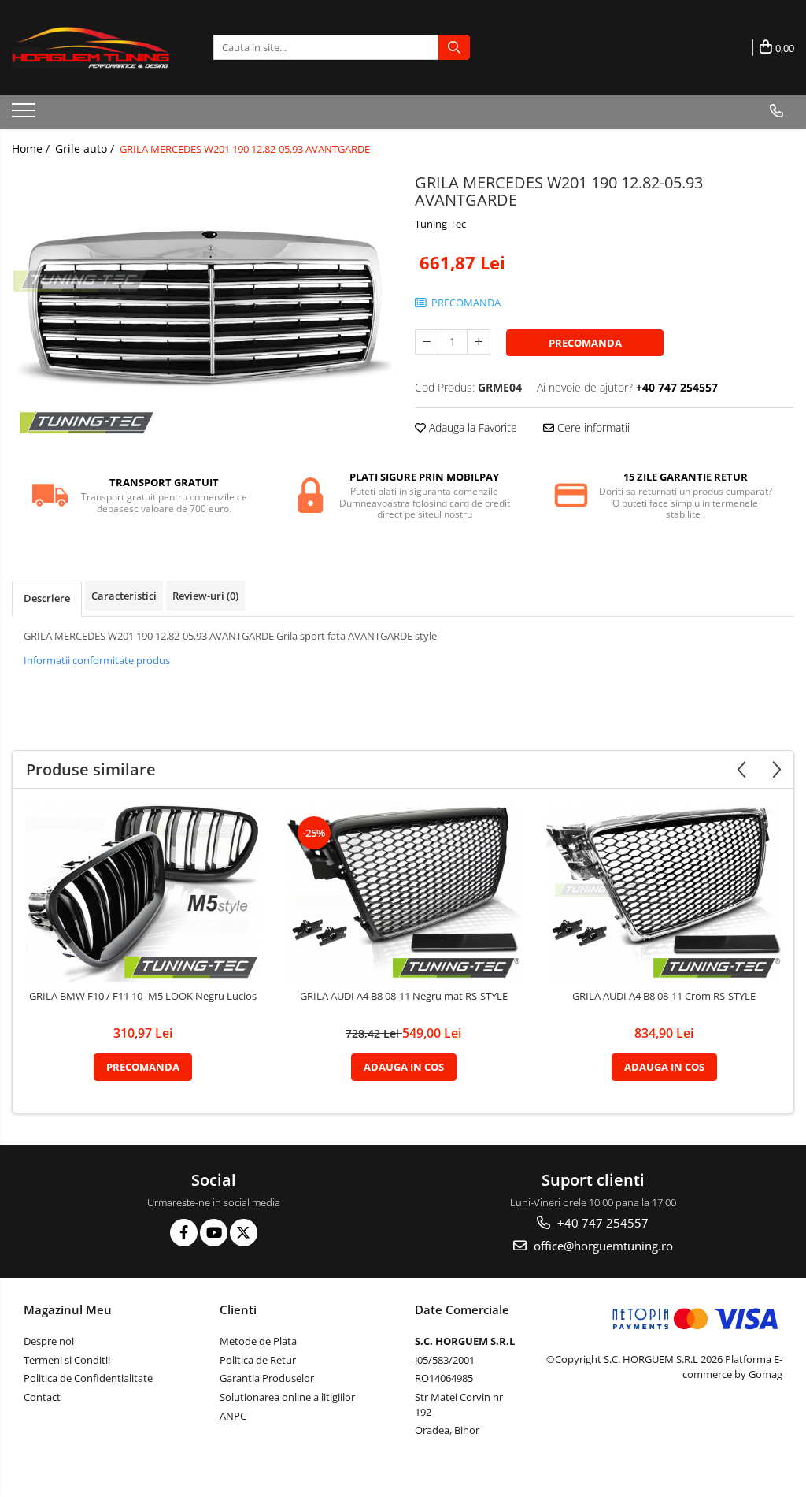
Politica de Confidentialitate (88, 1378)
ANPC (233, 1416)
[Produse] (25, 115)
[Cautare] (454, 47)
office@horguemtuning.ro (602, 1246)
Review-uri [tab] (205, 596)
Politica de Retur (258, 1360)
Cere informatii (592, 427)
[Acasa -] (90, 48)
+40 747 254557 (601, 1223)
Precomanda (585, 343)
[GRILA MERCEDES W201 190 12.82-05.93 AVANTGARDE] (201, 311)
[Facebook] (184, 1232)
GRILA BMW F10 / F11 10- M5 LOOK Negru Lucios (143, 996)
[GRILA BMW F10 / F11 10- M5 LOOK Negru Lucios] (143, 893)
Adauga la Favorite (471, 427)
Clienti (238, 1309)
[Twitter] (243, 1232)
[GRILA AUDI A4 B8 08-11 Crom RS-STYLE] (664, 893)
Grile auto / (86, 148)
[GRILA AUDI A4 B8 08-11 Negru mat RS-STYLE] (404, 893)
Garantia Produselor (267, 1378)
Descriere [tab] (47, 598)
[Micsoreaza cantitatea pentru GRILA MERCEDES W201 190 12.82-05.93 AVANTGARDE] (426, 342)
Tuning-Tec (440, 224)
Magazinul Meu (68, 1309)
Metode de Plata (258, 1341)
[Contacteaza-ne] (776, 111)
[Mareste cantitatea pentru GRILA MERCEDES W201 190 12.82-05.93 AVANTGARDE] (478, 342)
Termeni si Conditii (67, 1360)
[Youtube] (213, 1232)
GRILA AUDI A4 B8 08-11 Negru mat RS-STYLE (404, 996)
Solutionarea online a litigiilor (287, 1397)
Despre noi (49, 1341)
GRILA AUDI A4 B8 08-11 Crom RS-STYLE (664, 996)
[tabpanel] (201, 311)
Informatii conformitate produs (97, 660)
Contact (42, 1397)
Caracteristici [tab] (124, 596)
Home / (32, 148)
